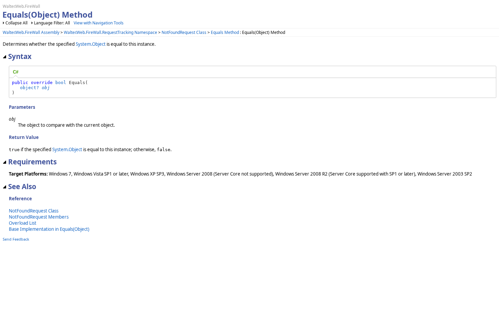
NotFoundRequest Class (184, 32)
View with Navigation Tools (99, 23)
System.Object (91, 44)
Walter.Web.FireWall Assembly (31, 32)
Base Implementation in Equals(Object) (49, 229)
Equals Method (225, 32)
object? (29, 87)
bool (60, 82)
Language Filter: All (52, 23)
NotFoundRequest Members (39, 217)
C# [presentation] (15, 72)
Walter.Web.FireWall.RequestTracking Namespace (110, 32)
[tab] (15, 72)
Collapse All (16, 23)
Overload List (22, 223)
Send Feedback (16, 239)
